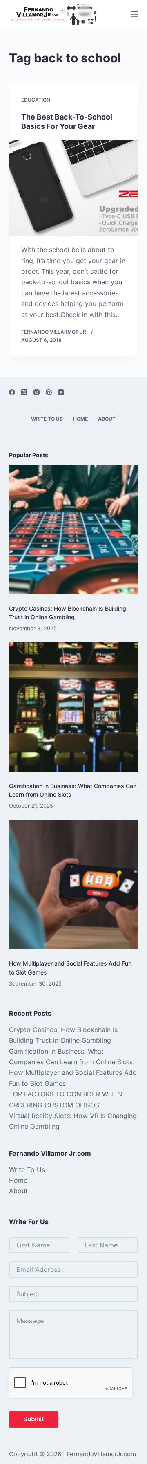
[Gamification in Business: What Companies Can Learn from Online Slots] (73, 707)
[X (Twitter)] (24, 392)
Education (35, 100)
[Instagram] (36, 392)
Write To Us (47, 419)
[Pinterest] (49, 392)
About (107, 419)
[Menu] (134, 14)
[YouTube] (61, 392)
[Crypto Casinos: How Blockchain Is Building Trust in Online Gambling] (73, 529)
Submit (33, 1419)
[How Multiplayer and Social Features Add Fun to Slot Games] (73, 885)
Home (80, 419)
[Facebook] (12, 392)
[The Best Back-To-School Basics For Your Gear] (73, 188)
